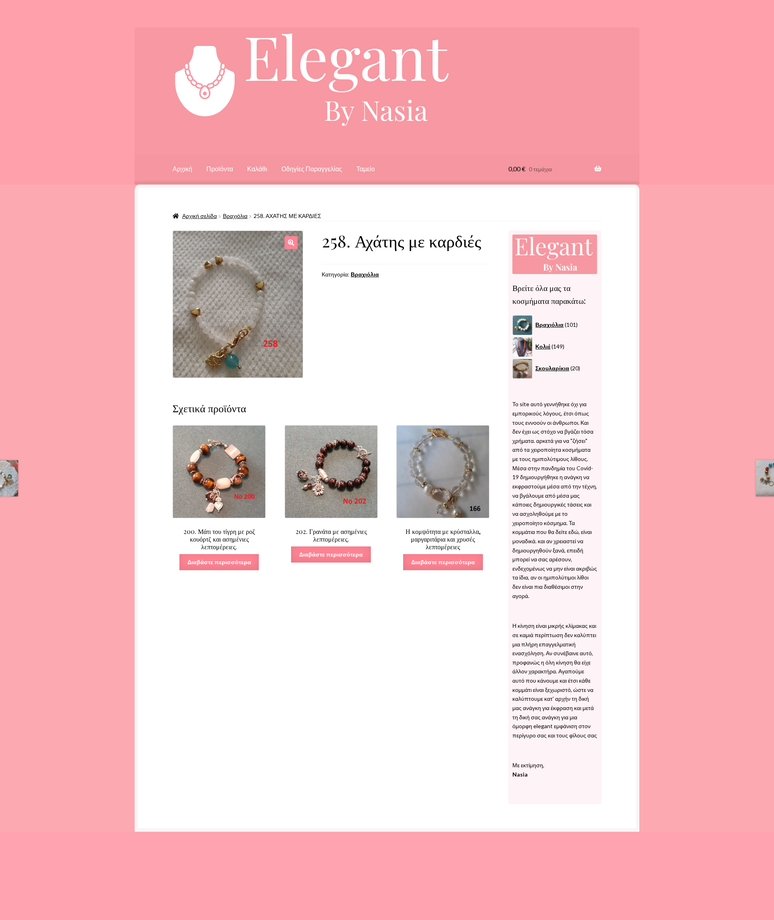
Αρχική (182, 168)
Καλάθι (257, 168)
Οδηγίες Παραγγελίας (311, 168)
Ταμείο (365, 168)
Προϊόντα (219, 168)
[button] (291, 242)
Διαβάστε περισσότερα (219, 562)
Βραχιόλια (235, 215)
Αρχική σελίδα (199, 215)
